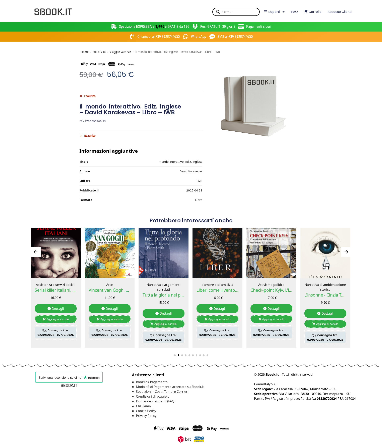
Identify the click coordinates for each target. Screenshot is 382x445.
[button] (175, 355)
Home (85, 52)
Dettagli (58, 308)
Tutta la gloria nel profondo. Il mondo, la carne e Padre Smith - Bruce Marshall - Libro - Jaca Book (163, 295)
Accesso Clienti (339, 11)
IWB (199, 181)
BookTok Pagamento (152, 382)
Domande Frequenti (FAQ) (155, 401)
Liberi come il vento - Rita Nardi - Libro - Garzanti (217, 290)
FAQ (294, 11)
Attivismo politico (271, 284)
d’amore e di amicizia (217, 284)
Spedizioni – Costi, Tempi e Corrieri (162, 391)
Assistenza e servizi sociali (55, 284)
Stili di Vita (99, 52)
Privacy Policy (146, 415)
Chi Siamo (143, 406)
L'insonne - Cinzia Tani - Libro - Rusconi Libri (325, 295)
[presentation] (36, 252)
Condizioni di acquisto (152, 396)
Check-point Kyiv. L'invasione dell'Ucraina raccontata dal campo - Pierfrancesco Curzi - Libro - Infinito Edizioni (271, 290)
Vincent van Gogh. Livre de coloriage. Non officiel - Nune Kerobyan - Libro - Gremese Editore (110, 290)
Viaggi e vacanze (120, 52)
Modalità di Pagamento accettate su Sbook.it (170, 387)
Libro (198, 200)
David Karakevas (190, 171)
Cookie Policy (146, 411)
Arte (109, 284)
